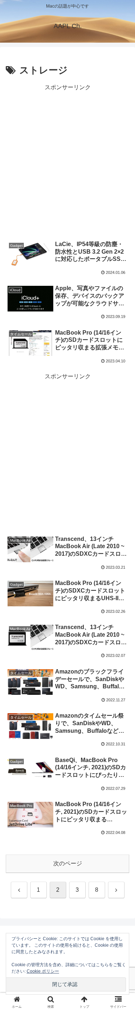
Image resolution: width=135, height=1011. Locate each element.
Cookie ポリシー (43, 971)
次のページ (67, 863)
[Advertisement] (67, 160)
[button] (120, 905)
